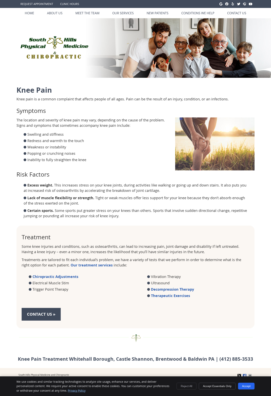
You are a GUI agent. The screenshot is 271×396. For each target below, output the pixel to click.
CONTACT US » (41, 314)
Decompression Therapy (172, 289)
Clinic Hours (69, 4)
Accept (246, 386)
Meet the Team (87, 13)
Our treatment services (92, 265)
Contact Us (236, 13)
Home (29, 13)
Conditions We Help (197, 13)
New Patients (157, 13)
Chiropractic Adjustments (55, 276)
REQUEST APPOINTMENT (36, 4)
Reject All (186, 386)
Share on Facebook (245, 376)
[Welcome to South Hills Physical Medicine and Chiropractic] (54, 57)
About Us (54, 13)
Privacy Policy (77, 390)
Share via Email (250, 376)
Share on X (239, 376)
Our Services (123, 13)
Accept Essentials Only (217, 386)
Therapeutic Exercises (170, 295)
